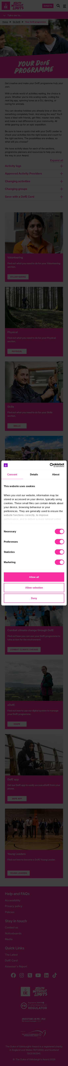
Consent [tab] (12, 474)
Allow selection (34, 587)
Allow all (34, 576)
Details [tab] (34, 474)
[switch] (59, 541)
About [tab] (55, 474)
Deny (34, 598)
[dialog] (34, 533)
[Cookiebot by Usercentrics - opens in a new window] (49, 465)
